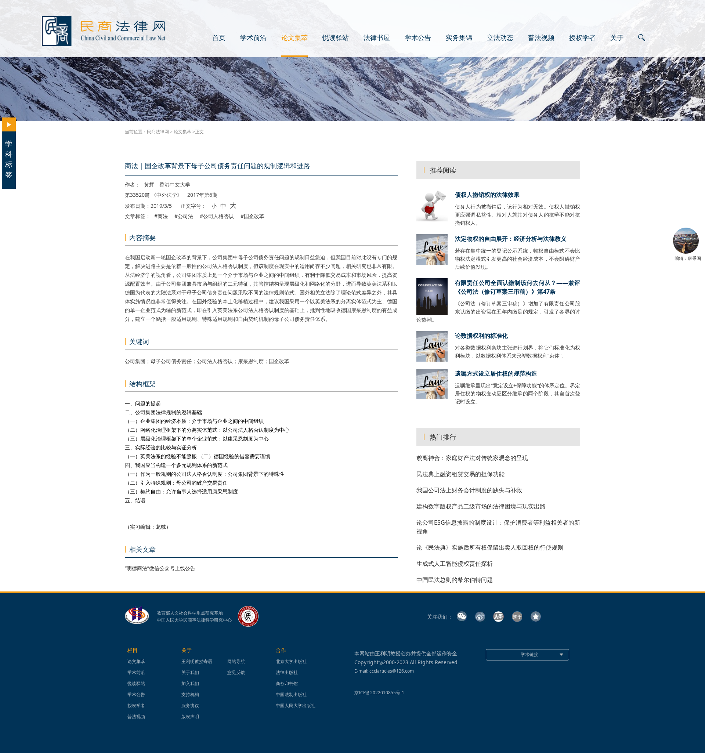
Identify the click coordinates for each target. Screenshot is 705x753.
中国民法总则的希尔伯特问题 (454, 580)
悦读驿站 (335, 38)
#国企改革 (252, 216)
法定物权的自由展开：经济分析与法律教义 (511, 239)
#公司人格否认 (217, 216)
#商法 (161, 216)
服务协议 (190, 705)
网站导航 (236, 661)
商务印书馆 (287, 683)
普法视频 (541, 38)
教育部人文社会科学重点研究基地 (190, 613)
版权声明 (190, 716)
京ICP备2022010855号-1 (379, 692)
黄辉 (149, 184)
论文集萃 (294, 38)
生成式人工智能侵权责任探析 (454, 564)
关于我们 (190, 672)
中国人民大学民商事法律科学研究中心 (194, 620)
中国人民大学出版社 (295, 705)
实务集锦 (459, 38)
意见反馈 (236, 672)
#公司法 (183, 216)
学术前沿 (253, 38)
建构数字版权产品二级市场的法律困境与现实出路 (481, 506)
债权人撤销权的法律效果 (487, 195)
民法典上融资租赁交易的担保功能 (460, 474)
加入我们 (190, 683)
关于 (616, 38)
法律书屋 (377, 38)
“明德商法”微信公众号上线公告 (160, 568)
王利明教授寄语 (196, 661)
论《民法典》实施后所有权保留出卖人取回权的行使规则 (489, 547)
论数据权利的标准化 (481, 336)
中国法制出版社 (291, 694)
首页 (218, 38)
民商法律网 (158, 131)
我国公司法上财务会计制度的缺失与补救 (469, 490)
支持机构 (190, 694)
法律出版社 (287, 672)
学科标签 (8, 159)
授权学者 (582, 38)
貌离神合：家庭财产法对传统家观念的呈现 (472, 458)
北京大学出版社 (291, 661)
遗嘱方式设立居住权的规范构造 (496, 373)
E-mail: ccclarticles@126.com (384, 671)
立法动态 (500, 38)
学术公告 (418, 38)
